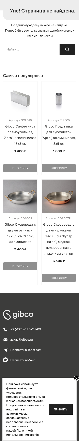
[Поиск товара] (67, 49)
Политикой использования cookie (22, 432)
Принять (60, 409)
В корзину (20, 168)
